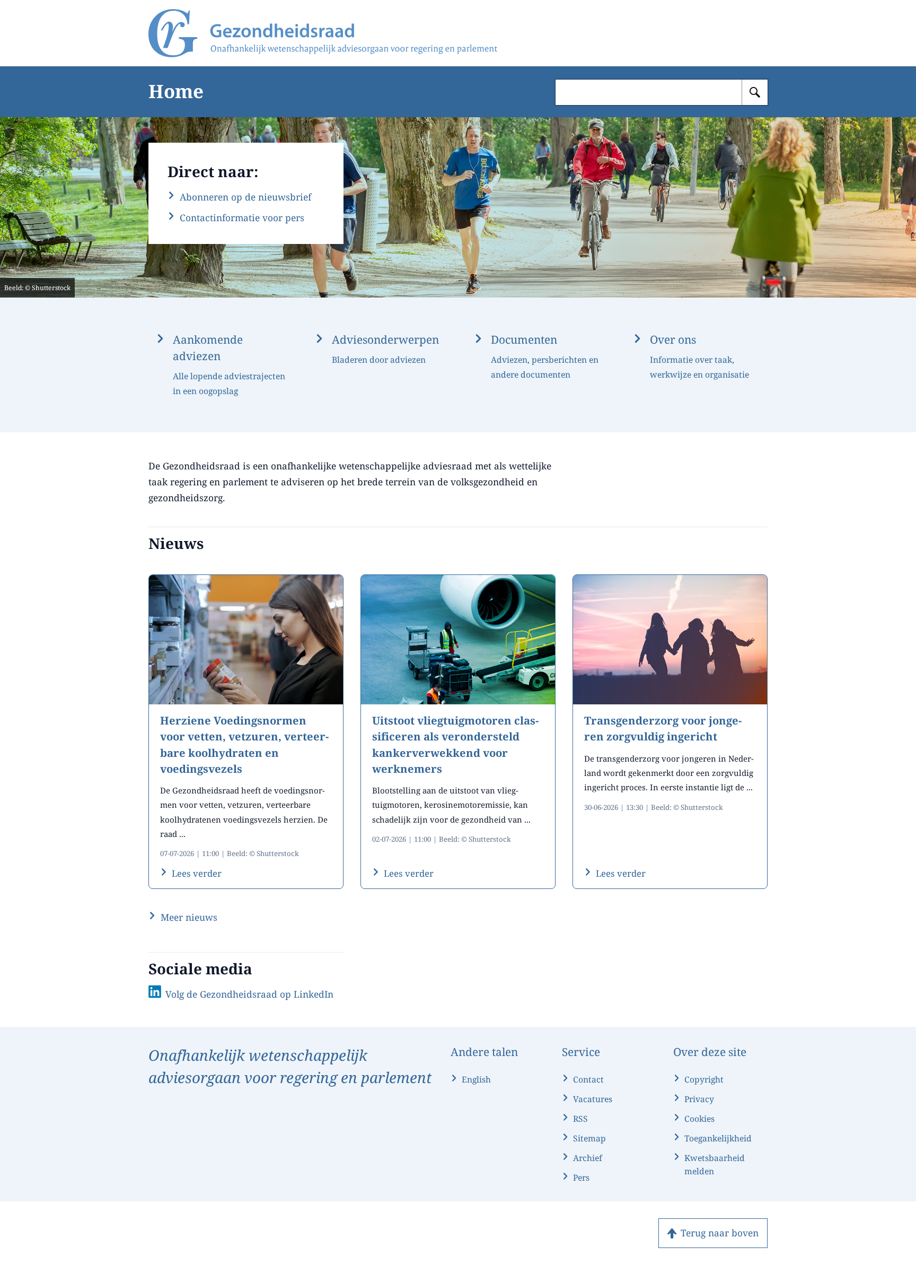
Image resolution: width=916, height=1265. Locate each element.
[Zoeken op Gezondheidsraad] (755, 92)
